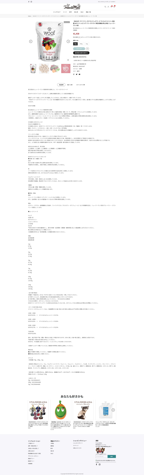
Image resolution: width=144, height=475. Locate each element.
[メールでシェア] (79, 74)
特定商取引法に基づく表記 (34, 453)
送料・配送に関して (33, 446)
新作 (70, 12)
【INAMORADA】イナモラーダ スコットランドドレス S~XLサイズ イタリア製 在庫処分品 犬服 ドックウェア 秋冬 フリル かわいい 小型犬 (38, 424)
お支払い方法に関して (33, 448)
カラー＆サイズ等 (80, 84)
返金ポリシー (31, 458)
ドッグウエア (56, 12)
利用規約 (30, 463)
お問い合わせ (31, 451)
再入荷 (76, 12)
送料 (79, 37)
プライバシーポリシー (33, 456)
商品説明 (61, 84)
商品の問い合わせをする (79, 57)
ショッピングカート (78, 443)
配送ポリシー (31, 461)
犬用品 (52, 443)
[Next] (68, 41)
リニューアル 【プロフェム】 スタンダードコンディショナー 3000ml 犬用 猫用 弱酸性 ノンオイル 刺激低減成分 (106, 423)
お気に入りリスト (77, 448)
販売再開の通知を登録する (81, 53)
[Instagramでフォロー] (31, 2)
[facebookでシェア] (73, 74)
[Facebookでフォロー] (28, 2)
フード (65, 12)
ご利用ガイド (31, 443)
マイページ (75, 445)
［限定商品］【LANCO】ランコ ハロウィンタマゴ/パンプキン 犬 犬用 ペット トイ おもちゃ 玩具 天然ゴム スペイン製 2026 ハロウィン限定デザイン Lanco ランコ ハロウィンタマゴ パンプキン (61, 425)
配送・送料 (70, 84)
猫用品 (52, 446)
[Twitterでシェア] (76, 74)
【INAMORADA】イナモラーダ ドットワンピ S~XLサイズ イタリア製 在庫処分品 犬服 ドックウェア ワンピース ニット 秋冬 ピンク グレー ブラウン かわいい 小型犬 (83, 424)
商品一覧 (88, 12)
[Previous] (30, 41)
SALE (82, 12)
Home (29, 16)
